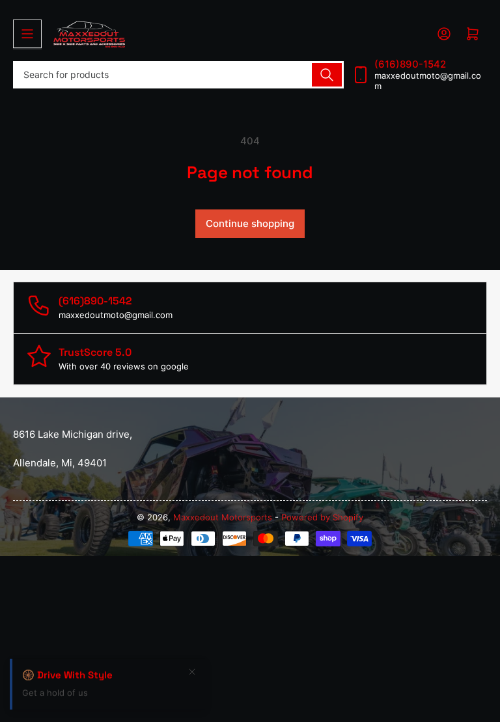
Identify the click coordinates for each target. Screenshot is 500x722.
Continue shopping (250, 223)
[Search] (326, 75)
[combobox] (178, 74)
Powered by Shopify (322, 517)
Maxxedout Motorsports (224, 517)
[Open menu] (27, 34)
